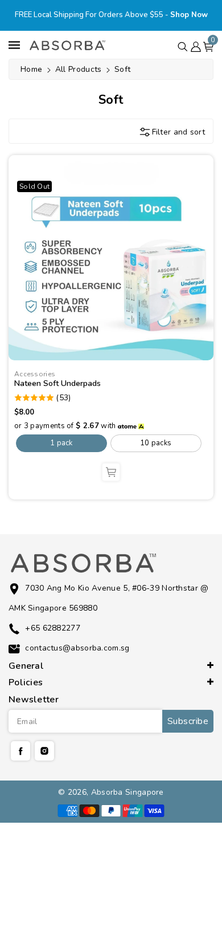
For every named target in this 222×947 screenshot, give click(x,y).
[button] (183, 44)
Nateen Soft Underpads (57, 383)
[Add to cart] (111, 472)
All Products (79, 69)
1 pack (61, 443)
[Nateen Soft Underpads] (111, 257)
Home (31, 69)
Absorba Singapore (127, 792)
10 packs (155, 443)
